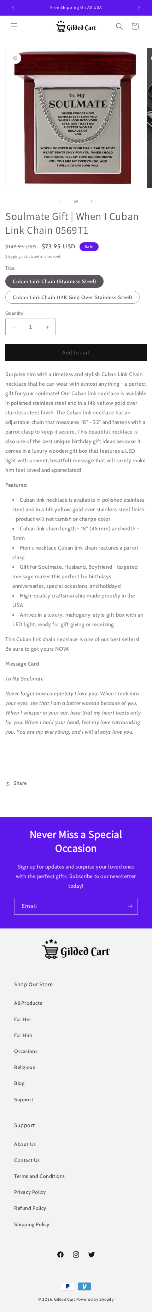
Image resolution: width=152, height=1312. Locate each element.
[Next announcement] (139, 8)
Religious (24, 1067)
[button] (14, 26)
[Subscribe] (130, 906)
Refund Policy (30, 1208)
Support (23, 1099)
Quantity (14, 313)
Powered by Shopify (95, 1299)
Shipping (13, 256)
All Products (28, 1003)
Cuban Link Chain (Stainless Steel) (54, 281)
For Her (22, 1019)
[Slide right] (91, 201)
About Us (25, 1144)
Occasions (25, 1051)
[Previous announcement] (13, 8)
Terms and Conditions (39, 1176)
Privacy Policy (30, 1192)
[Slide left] (60, 201)
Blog (19, 1083)
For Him (23, 1035)
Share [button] (20, 783)
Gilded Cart (64, 1299)
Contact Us (27, 1160)
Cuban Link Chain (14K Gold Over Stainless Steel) (72, 297)
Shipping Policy (31, 1224)
